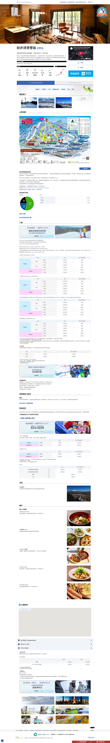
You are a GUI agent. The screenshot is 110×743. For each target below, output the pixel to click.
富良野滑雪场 (20, 730)
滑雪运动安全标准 (71, 2)
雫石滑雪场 (26, 730)
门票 (49, 89)
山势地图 (44, 89)
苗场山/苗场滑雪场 (38, 730)
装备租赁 (63, 89)
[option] (29, 102)
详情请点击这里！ (35, 243)
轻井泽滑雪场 (69, 730)
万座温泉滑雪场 (75, 730)
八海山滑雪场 (31, 730)
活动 (68, 89)
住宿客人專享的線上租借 (27, 418)
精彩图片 (37, 89)
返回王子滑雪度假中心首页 (81, 2)
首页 (16, 730)
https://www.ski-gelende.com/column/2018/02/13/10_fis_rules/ (36, 187)
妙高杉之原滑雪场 (53, 730)
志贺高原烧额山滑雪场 (62, 730)
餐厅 (73, 89)
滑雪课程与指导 (56, 89)
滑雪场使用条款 (63, 2)
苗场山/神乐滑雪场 (45, 730)
